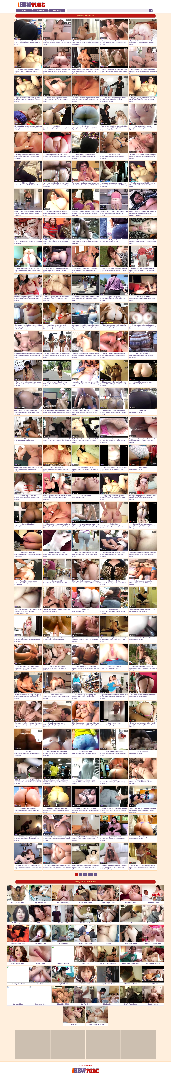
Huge (152, 128)
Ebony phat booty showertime (114, 410)
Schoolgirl (19, 584)
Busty (79, 71)
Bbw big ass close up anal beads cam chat (114, 213)
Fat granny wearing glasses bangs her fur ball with (85, 184)
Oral (45, 44)
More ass (142, 410)
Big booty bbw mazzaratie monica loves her (28, 639)
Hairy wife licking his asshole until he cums (85, 383)
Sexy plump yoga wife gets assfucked (142, 496)
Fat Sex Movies (85, 984)
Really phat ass (114, 240)
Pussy (68, 156)
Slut (95, 270)
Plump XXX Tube (153, 923)
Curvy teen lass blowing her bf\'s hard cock (142, 241)
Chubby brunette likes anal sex (85, 808)
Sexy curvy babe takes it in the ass (114, 41)
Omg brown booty (114, 723)
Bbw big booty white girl (28, 837)
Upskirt (104, 101)
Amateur (133, 156)
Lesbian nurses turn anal (57, 325)
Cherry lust (28, 439)
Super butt (85, 609)
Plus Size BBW (63, 1004)
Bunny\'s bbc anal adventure (57, 751)
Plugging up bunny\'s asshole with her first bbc (143, 440)
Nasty (96, 241)
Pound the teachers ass (28, 581)
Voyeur (86, 99)
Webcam (113, 213)
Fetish (113, 99)
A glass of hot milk (114, 837)
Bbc (59, 412)
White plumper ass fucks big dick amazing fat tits (57, 241)
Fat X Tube (130, 923)
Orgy (91, 668)
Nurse (53, 329)
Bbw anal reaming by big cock (28, 268)
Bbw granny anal (57, 695)
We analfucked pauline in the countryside (142, 667)
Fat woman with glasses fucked (114, 552)
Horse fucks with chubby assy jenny (28, 695)
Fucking (61, 185)
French (124, 270)
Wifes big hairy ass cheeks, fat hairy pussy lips (143, 554)
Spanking (119, 99)
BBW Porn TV (63, 923)
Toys (88, 185)
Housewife (84, 156)
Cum (123, 639)
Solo (135, 213)
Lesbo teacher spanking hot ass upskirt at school (114, 99)
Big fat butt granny (114, 297)
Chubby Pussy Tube (153, 943)
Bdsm (107, 99)
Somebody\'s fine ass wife (85, 154)
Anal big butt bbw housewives (57, 268)
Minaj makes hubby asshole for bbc (143, 609)
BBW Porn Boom (130, 984)
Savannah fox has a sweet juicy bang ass (57, 838)
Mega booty (143, 837)
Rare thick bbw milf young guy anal (57, 439)
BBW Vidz (40, 923)
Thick (95, 128)
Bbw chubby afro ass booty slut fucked (28, 410)
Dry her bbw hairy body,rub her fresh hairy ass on (114, 468)
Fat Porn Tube (108, 923)
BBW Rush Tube (17, 963)
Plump (104, 73)
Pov (45, 867)
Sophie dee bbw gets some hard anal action (57, 525)
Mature (65, 71)
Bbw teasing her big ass (85, 467)
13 (90, 875)
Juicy (69, 582)
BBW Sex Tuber (131, 943)
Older (38, 42)
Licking (96, 384)
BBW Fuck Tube (130, 1004)
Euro (103, 357)
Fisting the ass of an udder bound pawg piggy (28, 156)
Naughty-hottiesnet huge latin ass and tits (85, 70)
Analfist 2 (57, 126)
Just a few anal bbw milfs (143, 581)
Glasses (18, 73)
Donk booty (143, 467)
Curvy (103, 44)
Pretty (121, 526)
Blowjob (47, 42)
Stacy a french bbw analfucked (114, 353)
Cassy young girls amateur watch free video (85, 525)
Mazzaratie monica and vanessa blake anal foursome (28, 241)
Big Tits (84, 71)
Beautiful (147, 298)
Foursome (39, 241)
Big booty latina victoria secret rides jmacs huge (143, 42)
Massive (132, 130)
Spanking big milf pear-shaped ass (114, 808)
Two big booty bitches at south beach (56, 353)
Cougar (61, 99)
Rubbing (24, 329)
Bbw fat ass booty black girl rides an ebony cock (85, 724)
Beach (63, 355)
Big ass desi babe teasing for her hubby (114, 383)
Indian (121, 384)
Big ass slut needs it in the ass (85, 268)
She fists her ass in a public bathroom (85, 98)
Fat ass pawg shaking (28, 808)
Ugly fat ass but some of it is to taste (85, 439)
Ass (17, 42)
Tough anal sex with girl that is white (142, 808)
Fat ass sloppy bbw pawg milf (85, 695)
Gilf (17, 44)
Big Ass (32, 42)
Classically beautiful (143, 297)
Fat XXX (108, 943)
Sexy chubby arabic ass (114, 751)
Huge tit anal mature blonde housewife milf (28, 213)
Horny (124, 42)
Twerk (117, 668)
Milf (56, 71)
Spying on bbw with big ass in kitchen (85, 325)
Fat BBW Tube (130, 902)
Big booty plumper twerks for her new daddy (114, 696)
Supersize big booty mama (114, 439)
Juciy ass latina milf (143, 353)
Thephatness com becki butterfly (114, 325)
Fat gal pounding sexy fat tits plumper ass (85, 213)
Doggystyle (109, 867)
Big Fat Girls (63, 984)
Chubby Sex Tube (18, 984)
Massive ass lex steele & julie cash (142, 723)
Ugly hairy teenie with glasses (28, 69)
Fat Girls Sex (40, 1004)
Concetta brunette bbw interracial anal (85, 353)
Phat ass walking (85, 751)
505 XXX (85, 963)
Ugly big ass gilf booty (28, 41)
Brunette (80, 355)
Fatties (75, 130)
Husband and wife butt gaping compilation (28, 667)
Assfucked (76, 44)
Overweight (30, 440)
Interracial (88, 355)
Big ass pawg (114, 609)
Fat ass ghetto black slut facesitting (85, 837)
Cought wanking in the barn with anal (142, 211)
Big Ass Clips (18, 1004)
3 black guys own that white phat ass (28, 780)
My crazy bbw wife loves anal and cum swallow (28, 127)
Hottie (103, 840)
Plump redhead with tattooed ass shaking (28, 866)
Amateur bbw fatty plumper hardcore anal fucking (28, 724)
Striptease (114, 384)
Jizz (131, 329)
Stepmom (133, 357)
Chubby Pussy (63, 963)
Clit (58, 156)
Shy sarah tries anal (28, 552)
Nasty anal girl (85, 240)
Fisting (68, 128)
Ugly (17, 101)
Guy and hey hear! (28, 524)
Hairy (17, 71)
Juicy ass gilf (57, 581)
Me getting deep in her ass (56, 638)
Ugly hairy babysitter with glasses (28, 98)
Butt (21, 42)
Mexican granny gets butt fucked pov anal (57, 866)
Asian (57, 42)
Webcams (40, 11)
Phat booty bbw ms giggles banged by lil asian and (57, 412)
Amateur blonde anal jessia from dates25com (114, 184)
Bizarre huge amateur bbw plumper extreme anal (143, 156)
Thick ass (85, 126)
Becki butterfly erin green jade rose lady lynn (57, 611)
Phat (117, 241)
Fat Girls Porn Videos (108, 963)
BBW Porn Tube (85, 902)
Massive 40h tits (114, 581)
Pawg (37, 156)
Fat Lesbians (63, 943)
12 (85, 875)
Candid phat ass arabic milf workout (57, 780)
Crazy (132, 670)
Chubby (118, 42)
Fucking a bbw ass (142, 780)
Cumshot (23, 128)
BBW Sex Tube (85, 923)
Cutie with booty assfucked (143, 524)
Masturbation (147, 213)
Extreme (46, 130)
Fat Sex (74, 1024)
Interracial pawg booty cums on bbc (114, 638)
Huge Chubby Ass (18, 943)
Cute (131, 300)
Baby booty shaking (114, 666)
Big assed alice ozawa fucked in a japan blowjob (57, 42)
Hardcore (90, 42)
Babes (108, 42)
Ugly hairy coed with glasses (57, 211)
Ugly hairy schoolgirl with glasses (143, 183)
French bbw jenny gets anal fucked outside (114, 269)
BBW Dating (57, 11)
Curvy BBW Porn (17, 902)
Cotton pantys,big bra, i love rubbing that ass (28, 326)
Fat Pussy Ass (17, 923)
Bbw (45, 71)
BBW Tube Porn (85, 943)
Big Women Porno (108, 984)
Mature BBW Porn (153, 963)
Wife (90, 156)
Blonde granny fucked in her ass (57, 297)
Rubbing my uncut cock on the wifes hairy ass (28, 611)
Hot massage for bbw (57, 552)
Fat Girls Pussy (63, 902)
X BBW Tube (153, 984)
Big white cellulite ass (143, 126)
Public (92, 99)
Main (24, 11)
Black (37, 412)
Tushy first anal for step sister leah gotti (85, 42)
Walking (94, 753)
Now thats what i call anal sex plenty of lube (57, 184)
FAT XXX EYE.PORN (96, 1024)
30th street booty (28, 183)
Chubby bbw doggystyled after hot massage (114, 866)
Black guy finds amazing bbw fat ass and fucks (85, 582)
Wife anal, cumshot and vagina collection (143, 326)
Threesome (81, 668)
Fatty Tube (40, 963)
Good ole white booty (143, 638)
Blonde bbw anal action (56, 723)
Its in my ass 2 (142, 751)
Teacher (32, 582)
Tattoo (40, 867)
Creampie (118, 71)
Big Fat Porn (108, 1004)
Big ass (28, 751)
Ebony (79, 298)
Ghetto (23, 440)
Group (26, 241)
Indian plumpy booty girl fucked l (143, 865)
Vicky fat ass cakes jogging (57, 382)
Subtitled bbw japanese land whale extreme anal (28, 383)
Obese (104, 471)
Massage (55, 554)
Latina (132, 44)
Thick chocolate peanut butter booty (86, 297)
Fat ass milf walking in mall (86, 780)
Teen (26, 71)
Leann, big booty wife (28, 496)
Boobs (91, 71)
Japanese (68, 42)
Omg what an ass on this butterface (143, 695)
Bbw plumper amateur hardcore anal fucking (85, 639)
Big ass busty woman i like (57, 808)
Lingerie (22, 327)
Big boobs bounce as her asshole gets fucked (28, 355)
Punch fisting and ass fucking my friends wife (85, 412)
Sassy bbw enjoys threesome (85, 666)
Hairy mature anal (57, 467)
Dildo (92, 185)
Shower (108, 412)
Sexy (66, 185)
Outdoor (79, 99)
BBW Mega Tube (108, 902)
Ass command (85, 496)
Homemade (19, 670)
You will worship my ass (143, 382)
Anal (62, 42)
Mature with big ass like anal (57, 98)
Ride (135, 42)
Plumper (153, 156)
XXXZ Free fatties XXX (130, 963)
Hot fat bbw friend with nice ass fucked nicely (28, 468)
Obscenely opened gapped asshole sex (28, 297)
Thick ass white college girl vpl (85, 552)
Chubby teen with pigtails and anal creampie (114, 70)
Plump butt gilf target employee (142, 268)
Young (75, 527)
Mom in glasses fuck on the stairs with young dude (57, 497)
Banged (96, 42)
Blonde (51, 71)
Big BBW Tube (40, 902)
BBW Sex (40, 984)
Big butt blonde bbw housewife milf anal (57, 70)
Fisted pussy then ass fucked (56, 154)
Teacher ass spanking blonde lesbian (114, 126)
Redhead (27, 867)
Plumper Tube (153, 902)
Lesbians (110, 101)
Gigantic (133, 726)
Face (145, 696)
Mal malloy (114, 524)
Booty (26, 42)
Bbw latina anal (114, 154)
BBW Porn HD (40, 943)
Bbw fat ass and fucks (57, 666)
